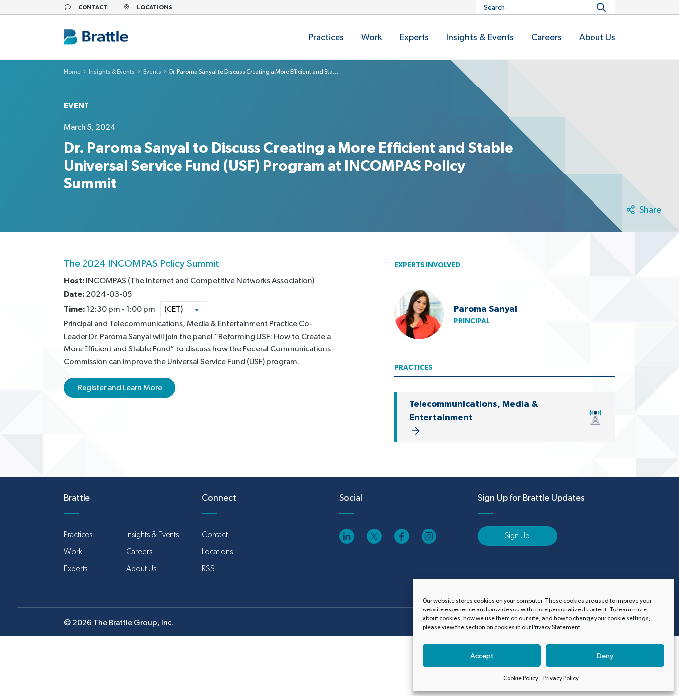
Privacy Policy (561, 678)
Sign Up (517, 535)
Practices (78, 534)
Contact (215, 534)
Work (73, 551)
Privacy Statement (556, 627)
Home (72, 71)
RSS (208, 568)
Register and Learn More (120, 387)
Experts (75, 568)
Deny (605, 655)
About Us (141, 568)
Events (152, 71)
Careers (139, 551)
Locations (217, 551)
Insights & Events (112, 71)
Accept (482, 655)
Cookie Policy (520, 678)
